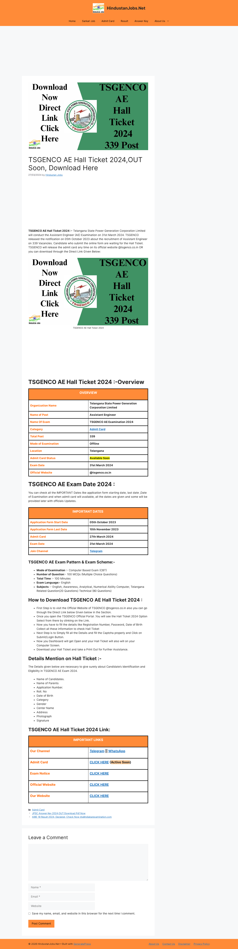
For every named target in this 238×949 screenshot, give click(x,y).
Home (72, 21)
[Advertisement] (88, 52)
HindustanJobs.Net (126, 8)
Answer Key (141, 21)
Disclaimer (184, 943)
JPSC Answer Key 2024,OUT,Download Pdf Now (58, 813)
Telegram (97, 751)
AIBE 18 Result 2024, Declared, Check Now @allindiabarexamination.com (72, 816)
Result (124, 21)
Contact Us (168, 943)
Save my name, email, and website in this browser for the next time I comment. (83, 913)
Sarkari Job (88, 21)
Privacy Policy (202, 943)
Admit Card (108, 21)
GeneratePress (82, 943)
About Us (160, 21)
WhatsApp (116, 751)
